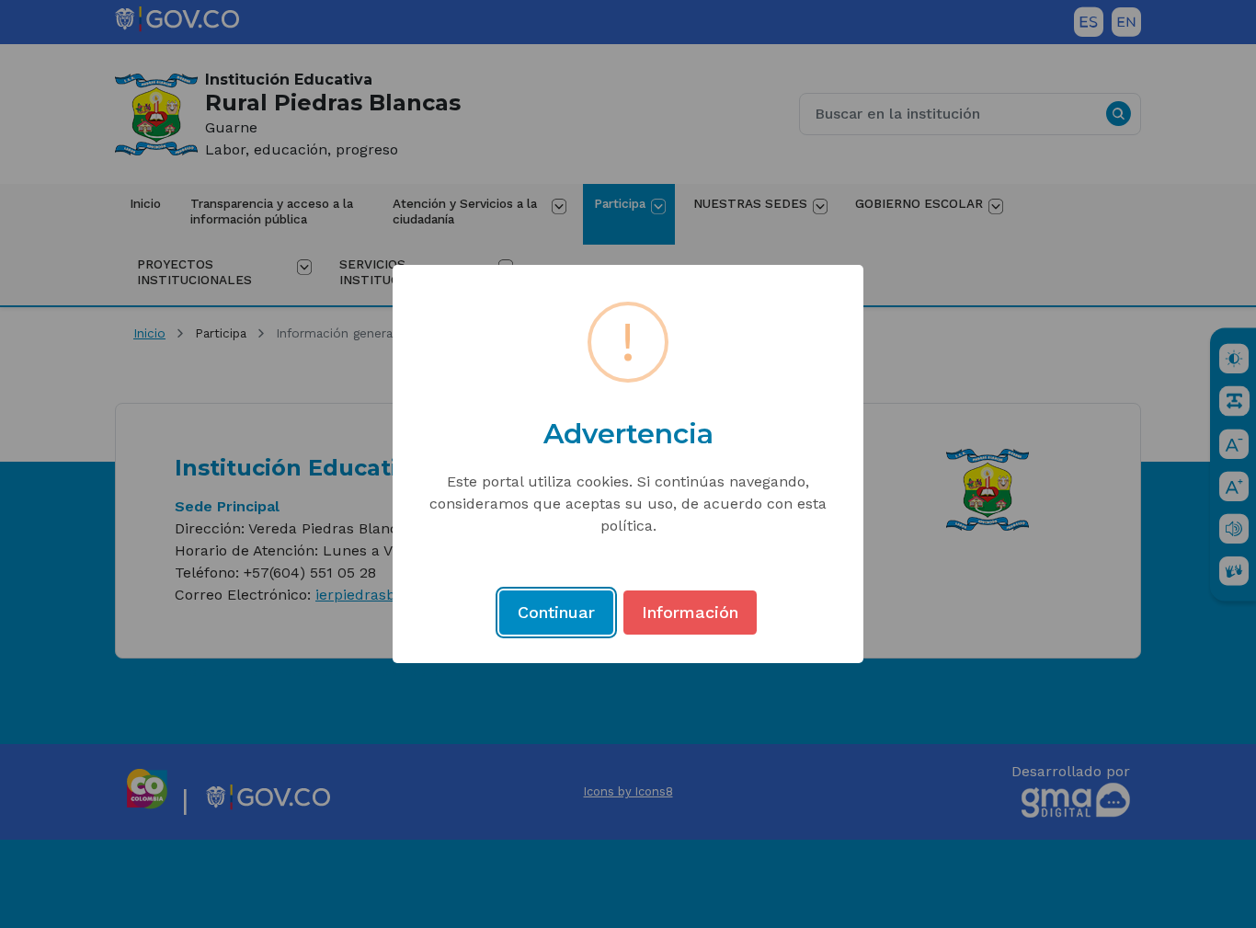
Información (690, 612)
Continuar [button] (556, 612)
